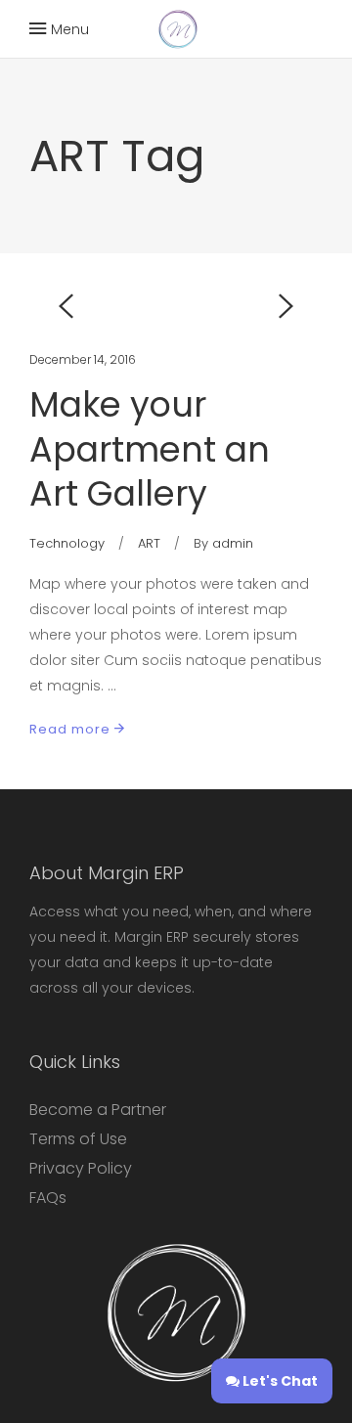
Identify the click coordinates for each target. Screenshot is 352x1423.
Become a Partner (97, 1109)
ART (149, 543)
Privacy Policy (80, 1168)
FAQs (47, 1197)
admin (232, 543)
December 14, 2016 (82, 359)
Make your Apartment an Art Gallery (149, 448)
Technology (67, 543)
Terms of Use (78, 1139)
